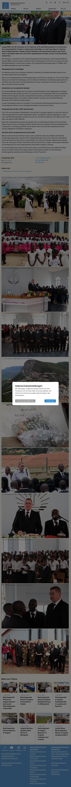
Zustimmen (50, 401)
